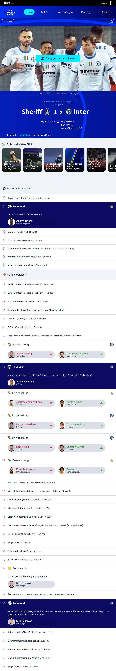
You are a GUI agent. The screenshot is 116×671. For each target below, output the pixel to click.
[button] (87, 12)
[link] (29, 12)
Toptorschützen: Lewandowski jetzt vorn (54, 166)
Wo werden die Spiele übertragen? (74, 166)
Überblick (10, 135)
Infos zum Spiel (42, 135)
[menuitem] (30, 12)
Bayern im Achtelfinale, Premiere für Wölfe (94, 165)
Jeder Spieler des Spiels (31, 167)
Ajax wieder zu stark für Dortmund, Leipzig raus (11, 165)
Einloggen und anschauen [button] (60, 58)
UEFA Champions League (10, 12)
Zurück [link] (9, 21)
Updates (25, 135)
